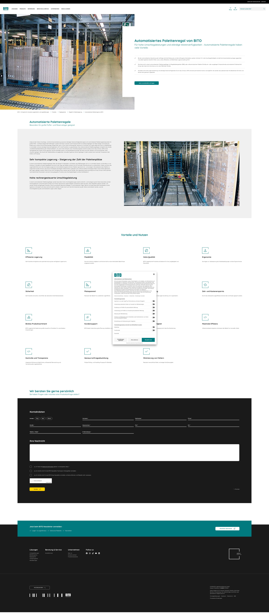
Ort (189, 425)
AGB (235, 596)
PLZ (136, 425)
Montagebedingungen (215, 596)
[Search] (264, 9)
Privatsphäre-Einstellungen (216, 598)
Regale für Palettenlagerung (75, 112)
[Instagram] (90, 553)
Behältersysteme (33, 555)
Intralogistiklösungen (34, 553)
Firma (190, 418)
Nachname (138, 418)
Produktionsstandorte (73, 556)
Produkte (54, 112)
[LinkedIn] (99, 553)
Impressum (223, 596)
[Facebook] (87, 553)
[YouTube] (96, 553)
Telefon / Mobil (34, 432)
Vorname (85, 418)
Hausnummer (86, 425)
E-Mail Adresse (86, 432)
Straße (32, 425)
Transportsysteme (34, 558)
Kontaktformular (49, 553)
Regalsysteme (62, 112)
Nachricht (33, 445)
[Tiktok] (93, 553)
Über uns (70, 553)
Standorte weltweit (72, 555)
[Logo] (7, 9)
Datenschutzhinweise (47, 466)
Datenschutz (230, 596)
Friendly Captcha (48, 482)
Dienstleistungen (33, 560)
